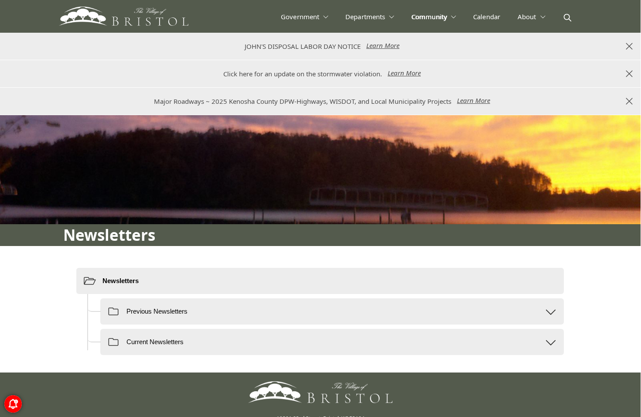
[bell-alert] (13, 404)
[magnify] (567, 17)
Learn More (382, 45)
